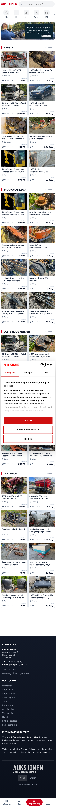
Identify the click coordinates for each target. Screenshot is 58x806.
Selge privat (7, 689)
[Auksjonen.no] (9, 4)
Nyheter (6, 717)
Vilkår (4, 701)
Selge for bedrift (9, 693)
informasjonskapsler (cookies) (25, 737)
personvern (44, 752)
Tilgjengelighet (9, 713)
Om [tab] (46, 372)
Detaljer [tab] (28, 372)
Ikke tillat (28, 439)
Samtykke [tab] (10, 372)
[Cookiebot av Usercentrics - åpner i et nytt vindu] (40, 365)
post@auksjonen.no (18, 664)
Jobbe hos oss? (9, 669)
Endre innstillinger (26, 429)
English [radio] (33, 778)
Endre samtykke (9, 725)
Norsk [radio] (22, 778)
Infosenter (7, 685)
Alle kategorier (9, 697)
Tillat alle (28, 420)
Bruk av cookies (9, 721)
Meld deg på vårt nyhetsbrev (15, 673)
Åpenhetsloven (9, 709)
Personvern (7, 705)
